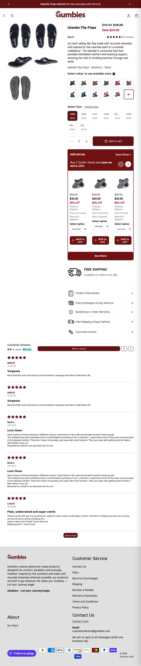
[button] (114, 37)
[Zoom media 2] (46, 35)
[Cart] (137, 16)
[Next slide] (130, 4)
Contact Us (79, 566)
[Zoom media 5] (20, 88)
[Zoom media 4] (46, 62)
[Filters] (124, 348)
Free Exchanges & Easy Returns (94, 303)
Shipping (77, 584)
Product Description (88, 293)
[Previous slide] (9, 4)
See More (101, 256)
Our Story (12, 625)
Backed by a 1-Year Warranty (93, 311)
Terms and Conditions (85, 601)
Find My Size (91, 106)
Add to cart (80, 240)
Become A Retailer (83, 590)
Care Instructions (86, 332)
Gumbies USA (127, 656)
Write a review (79, 348)
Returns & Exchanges (85, 578)
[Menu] (4, 15)
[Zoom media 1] (20, 35)
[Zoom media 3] (20, 62)
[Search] (12, 16)
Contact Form (80, 621)
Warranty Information (84, 596)
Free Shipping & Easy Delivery (93, 321)
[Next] (128, 164)
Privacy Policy (80, 607)
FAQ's (75, 572)
